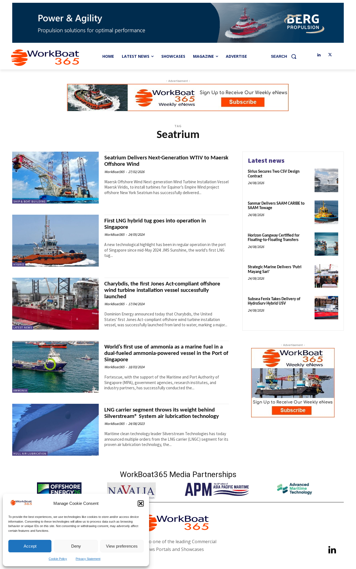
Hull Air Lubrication (29, 453)
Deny (76, 546)
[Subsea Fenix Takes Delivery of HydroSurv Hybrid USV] (326, 308)
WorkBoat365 (114, 171)
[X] (330, 55)
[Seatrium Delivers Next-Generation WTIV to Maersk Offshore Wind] (55, 178)
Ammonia (20, 390)
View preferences (122, 546)
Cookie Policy (58, 558)
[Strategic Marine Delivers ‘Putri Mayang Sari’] (326, 276)
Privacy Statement (88, 558)
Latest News (22, 327)
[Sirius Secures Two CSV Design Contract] (326, 180)
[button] (141, 503)
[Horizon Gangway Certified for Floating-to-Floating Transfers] (326, 244)
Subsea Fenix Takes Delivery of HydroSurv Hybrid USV (274, 301)
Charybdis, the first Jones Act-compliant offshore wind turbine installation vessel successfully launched (162, 290)
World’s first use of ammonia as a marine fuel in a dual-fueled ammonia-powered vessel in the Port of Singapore (166, 353)
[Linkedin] (319, 55)
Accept (30, 546)
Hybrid (18, 264)
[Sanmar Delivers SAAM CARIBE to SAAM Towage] (326, 212)
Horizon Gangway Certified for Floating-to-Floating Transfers (274, 238)
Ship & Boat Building (29, 201)
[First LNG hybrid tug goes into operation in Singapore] (55, 241)
